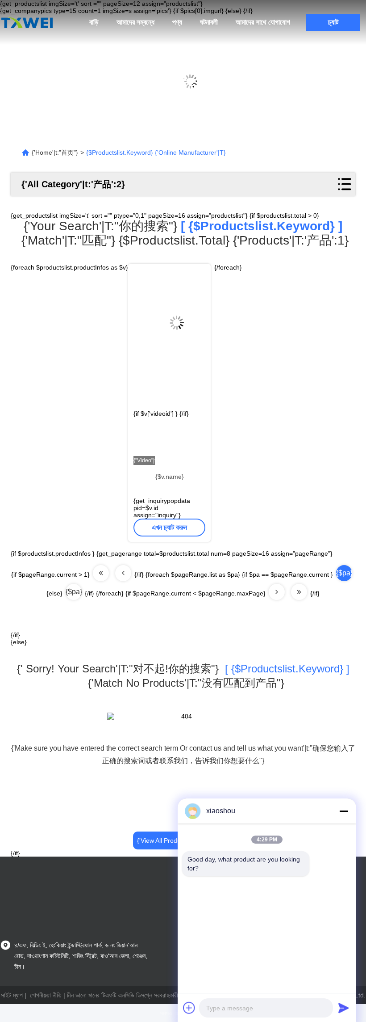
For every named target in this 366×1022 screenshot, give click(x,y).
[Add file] (189, 1008)
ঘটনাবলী (209, 22)
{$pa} (74, 591)
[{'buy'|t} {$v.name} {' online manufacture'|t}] (169, 315)
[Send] (344, 1008)
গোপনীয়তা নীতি (46, 995)
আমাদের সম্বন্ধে (135, 22)
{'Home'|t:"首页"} (55, 152)
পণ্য (177, 22)
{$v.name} (169, 476)
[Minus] (343, 811)
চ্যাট (333, 22)
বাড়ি (94, 22)
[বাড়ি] (27, 22)
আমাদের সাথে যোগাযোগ (263, 22)
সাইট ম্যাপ (12, 995)
